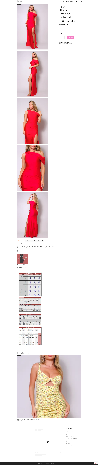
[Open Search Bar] (79, 1)
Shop (67, 1)
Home (63, 1)
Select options (20, 422)
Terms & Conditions (70, 446)
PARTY (72, 43)
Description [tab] (21, 240)
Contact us (68, 439)
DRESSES (63, 27)
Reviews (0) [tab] (40, 240)
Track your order (69, 431)
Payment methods (70, 436)
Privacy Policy (69, 445)
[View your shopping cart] (76, 1)
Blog (67, 441)
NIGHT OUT (67, 27)
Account (72, 1)
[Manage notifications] (95, 463)
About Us (68, 443)
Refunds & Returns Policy (71, 434)
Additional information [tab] (31, 240)
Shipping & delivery (70, 433)
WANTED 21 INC (57, 463)
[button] (81, 1)
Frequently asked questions (72, 438)
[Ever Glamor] (19, 1)
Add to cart (70, 37)
